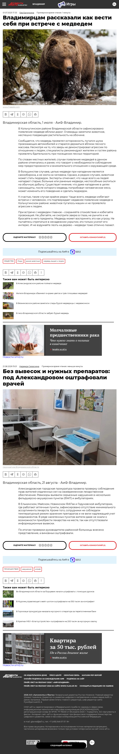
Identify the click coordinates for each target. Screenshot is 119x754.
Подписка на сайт (75, 679)
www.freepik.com (11, 107)
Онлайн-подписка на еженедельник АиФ (44, 679)
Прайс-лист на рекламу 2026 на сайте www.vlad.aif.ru (50, 686)
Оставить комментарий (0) (93, 237)
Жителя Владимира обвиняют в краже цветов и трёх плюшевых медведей (51, 293)
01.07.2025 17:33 (10, 12)
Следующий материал (61, 746)
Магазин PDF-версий (92, 675)
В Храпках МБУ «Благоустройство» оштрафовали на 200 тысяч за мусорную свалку (56, 621)
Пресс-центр (55, 675)
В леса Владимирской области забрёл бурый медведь (42, 313)
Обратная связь (71, 675)
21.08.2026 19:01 (10, 366)
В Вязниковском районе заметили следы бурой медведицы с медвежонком (52, 303)
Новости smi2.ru (13, 357)
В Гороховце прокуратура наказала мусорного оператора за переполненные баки (56, 611)
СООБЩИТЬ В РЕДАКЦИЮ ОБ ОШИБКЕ (96, 686)
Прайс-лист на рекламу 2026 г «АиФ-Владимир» (46, 682)
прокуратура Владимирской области (21, 467)
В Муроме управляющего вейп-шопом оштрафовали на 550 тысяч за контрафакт (55, 601)
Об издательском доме (35, 675)
